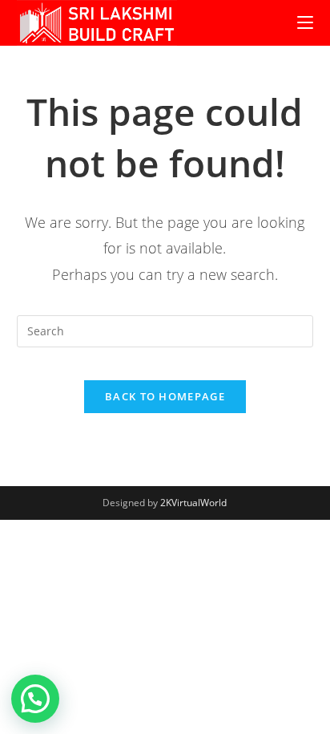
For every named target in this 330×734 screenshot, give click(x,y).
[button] (35, 699)
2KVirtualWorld (193, 502)
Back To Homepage (165, 396)
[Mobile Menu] (305, 23)
